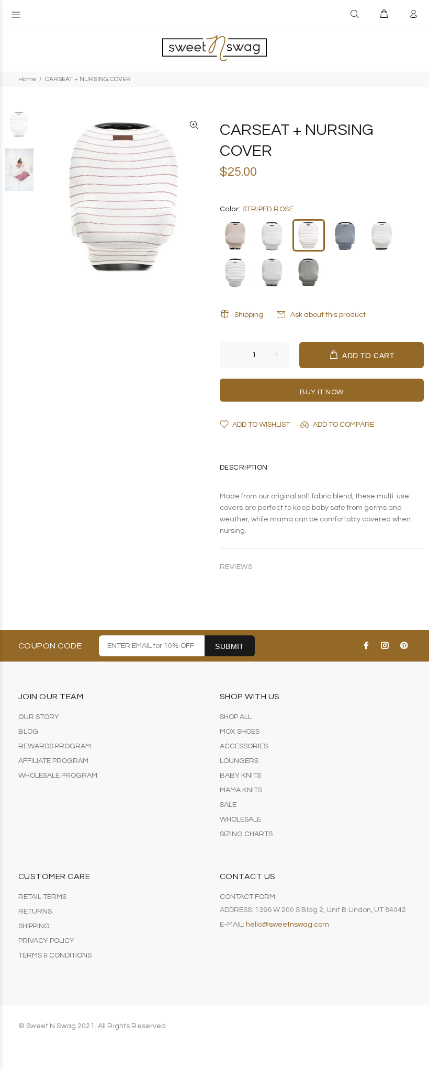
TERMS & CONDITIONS (55, 955)
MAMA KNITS (241, 790)
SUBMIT (229, 646)
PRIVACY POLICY (46, 940)
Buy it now (321, 392)
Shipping (248, 314)
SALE (228, 804)
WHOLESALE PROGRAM (57, 775)
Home (27, 79)
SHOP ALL (236, 717)
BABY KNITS (240, 775)
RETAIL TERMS (42, 897)
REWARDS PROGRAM (54, 746)
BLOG (28, 731)
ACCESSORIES (244, 746)
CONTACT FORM (247, 897)
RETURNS (35, 911)
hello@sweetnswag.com (287, 924)
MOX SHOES (239, 731)
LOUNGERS (239, 761)
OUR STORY (38, 717)
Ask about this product (328, 314)
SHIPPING (34, 926)
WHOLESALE (240, 819)
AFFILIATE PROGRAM (53, 761)
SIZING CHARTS (246, 834)
